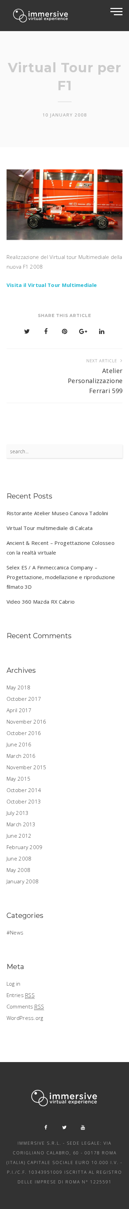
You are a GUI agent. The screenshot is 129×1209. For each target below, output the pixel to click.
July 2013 (18, 812)
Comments (25, 1006)
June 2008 (19, 858)
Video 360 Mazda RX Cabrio (41, 601)
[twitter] (65, 1127)
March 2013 (21, 824)
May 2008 (18, 869)
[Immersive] (41, 15)
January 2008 (23, 881)
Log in (14, 983)
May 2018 (18, 687)
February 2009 (25, 847)
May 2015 (18, 778)
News (16, 932)
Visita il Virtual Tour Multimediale (52, 284)
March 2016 (21, 755)
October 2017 (24, 698)
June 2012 (19, 835)
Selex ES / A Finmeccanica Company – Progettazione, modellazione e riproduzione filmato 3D (61, 577)
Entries (21, 995)
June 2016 (19, 744)
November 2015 (26, 767)
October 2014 (24, 790)
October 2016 (24, 732)
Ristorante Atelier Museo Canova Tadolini (57, 513)
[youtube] (83, 1127)
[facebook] (46, 1127)
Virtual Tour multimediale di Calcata (50, 527)
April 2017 (19, 710)
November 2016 (26, 721)
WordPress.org (25, 1017)
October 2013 (24, 801)
